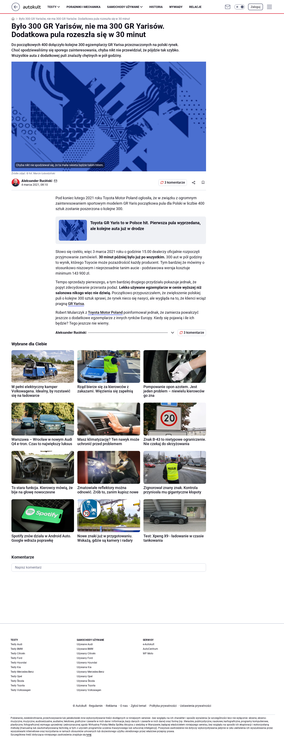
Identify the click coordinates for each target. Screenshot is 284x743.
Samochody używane (123, 7)
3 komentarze (174, 182)
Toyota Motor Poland (105, 312)
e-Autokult (148, 644)
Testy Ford (16, 658)
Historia (156, 7)
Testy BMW (17, 648)
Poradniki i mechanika (83, 7)
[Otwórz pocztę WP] (227, 7)
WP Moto (148, 653)
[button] (239, 6)
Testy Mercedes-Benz (22, 671)
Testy (52, 7)
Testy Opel (16, 676)
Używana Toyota (86, 685)
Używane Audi (85, 644)
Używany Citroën (86, 653)
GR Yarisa (76, 303)
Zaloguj (255, 7)
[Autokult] (35, 7)
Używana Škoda (86, 681)
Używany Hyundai (87, 662)
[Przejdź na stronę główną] (15, 10)
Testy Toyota (18, 685)
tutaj (88, 734)
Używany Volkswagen (89, 690)
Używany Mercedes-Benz (90, 671)
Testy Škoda (17, 681)
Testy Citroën (18, 653)
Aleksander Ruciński (36, 181)
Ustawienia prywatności (195, 705)
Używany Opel (85, 676)
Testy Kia (16, 667)
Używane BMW (85, 648)
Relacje (195, 7)
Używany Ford (85, 658)
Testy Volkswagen (21, 690)
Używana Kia (84, 667)
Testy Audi (16, 644)
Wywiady (176, 7)
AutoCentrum (150, 648)
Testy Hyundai (19, 662)
